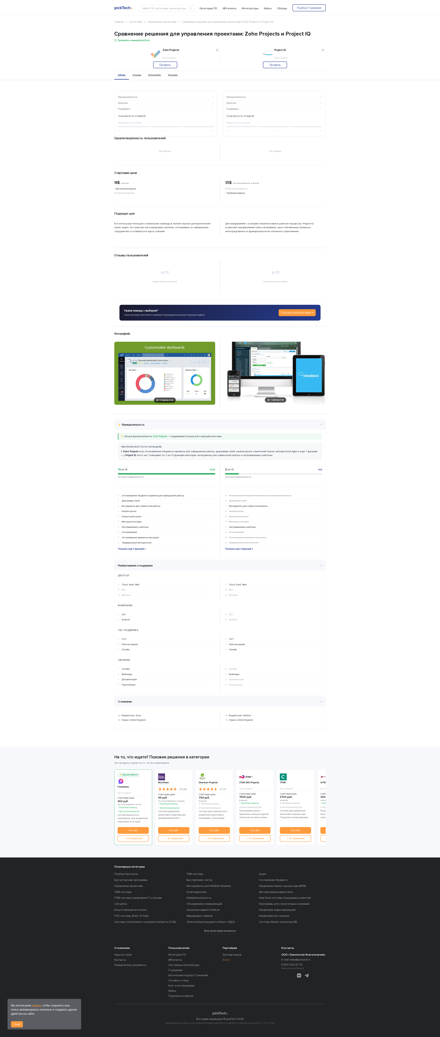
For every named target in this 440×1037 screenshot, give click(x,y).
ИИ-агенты (229, 8)
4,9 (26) (183, 789)
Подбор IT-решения (309, 8)
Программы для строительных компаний (284, 904)
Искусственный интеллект (130, 910)
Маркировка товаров (199, 916)
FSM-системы (195, 874)
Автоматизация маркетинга (276, 892)
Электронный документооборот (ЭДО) (211, 922)
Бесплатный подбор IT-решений (188, 975)
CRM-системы (122, 892)
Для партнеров (232, 954)
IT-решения (175, 970)
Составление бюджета (273, 880)
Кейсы (268, 8)
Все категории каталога (220, 931)
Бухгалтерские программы (130, 880)
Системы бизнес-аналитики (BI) (278, 922)
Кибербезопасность (199, 898)
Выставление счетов (199, 880)
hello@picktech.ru (300, 959)
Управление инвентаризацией (277, 910)
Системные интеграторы (183, 965)
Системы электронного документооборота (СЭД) (145, 922)
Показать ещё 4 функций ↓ (132, 549)
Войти (226, 960)
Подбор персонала (126, 874)
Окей (17, 1024)
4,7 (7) (223, 789)
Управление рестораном (274, 916)
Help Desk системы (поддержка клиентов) (285, 898)
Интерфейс (154, 75)
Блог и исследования (181, 985)
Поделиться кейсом (180, 996)
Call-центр (120, 904)
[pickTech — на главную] (220, 1013)
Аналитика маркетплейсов (203, 910)
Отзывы (136, 75)
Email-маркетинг (197, 892)
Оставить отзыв (178, 980)
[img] (167, 789)
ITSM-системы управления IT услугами (138, 898)
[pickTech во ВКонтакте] (299, 975)
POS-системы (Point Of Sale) (131, 916)
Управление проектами (128, 886)
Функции (173, 75)
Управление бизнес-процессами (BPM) (282, 886)
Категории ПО (208, 8)
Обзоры (282, 8)
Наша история (122, 954)
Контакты (120, 960)
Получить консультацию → (297, 312)
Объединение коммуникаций (204, 904)
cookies (36, 1005)
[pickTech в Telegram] (307, 975)
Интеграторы (250, 8)
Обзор (121, 75)
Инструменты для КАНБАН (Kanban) (209, 886)
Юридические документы (130, 965)
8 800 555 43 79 (291, 964)
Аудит (263, 874)
